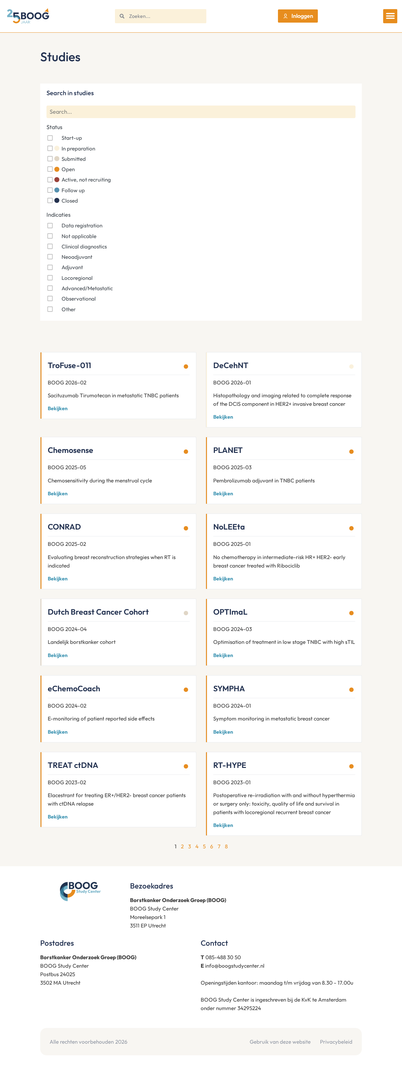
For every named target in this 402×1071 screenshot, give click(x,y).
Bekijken (58, 408)
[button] (390, 16)
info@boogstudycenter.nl (234, 965)
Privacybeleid (336, 1041)
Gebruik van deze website (280, 1041)
